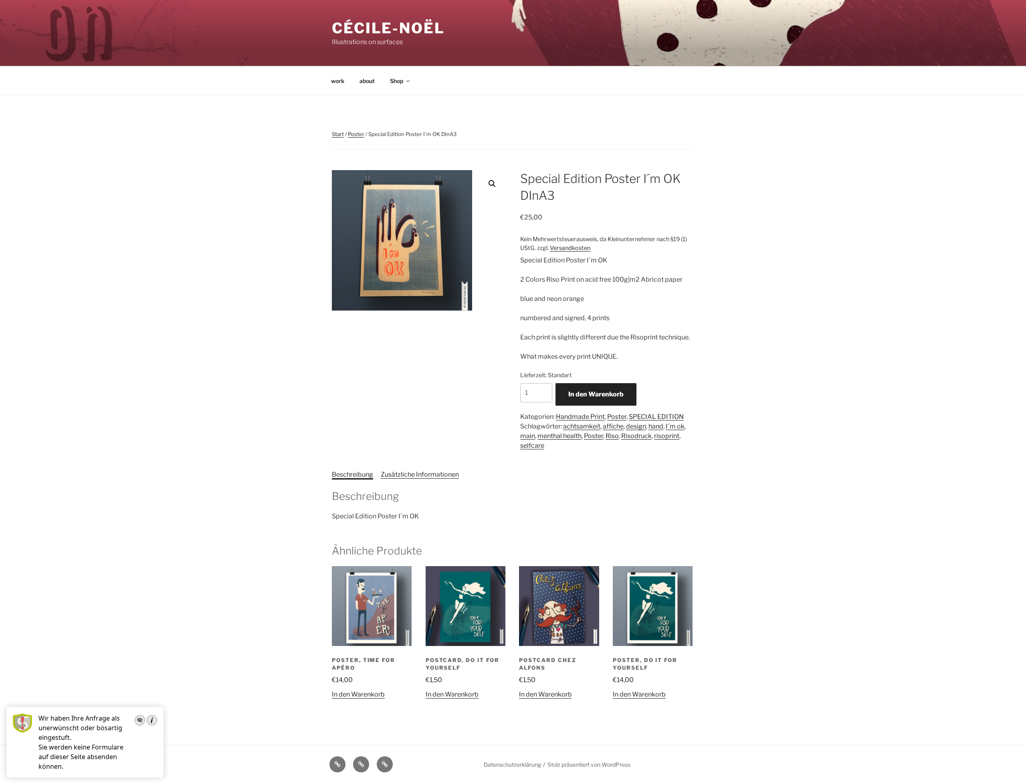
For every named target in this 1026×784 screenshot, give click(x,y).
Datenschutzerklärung (512, 764)
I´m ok (675, 426)
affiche (613, 426)
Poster (356, 134)
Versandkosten (570, 248)
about (367, 80)
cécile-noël (388, 28)
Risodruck (636, 436)
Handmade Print (580, 416)
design (636, 426)
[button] (492, 184)
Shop (396, 80)
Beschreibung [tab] (352, 474)
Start (338, 134)
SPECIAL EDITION (656, 416)
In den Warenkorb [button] (358, 694)
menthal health (559, 436)
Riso (612, 436)
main (527, 436)
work (337, 80)
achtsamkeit (581, 426)
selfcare (532, 445)
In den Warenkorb (596, 394)
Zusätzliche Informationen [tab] (420, 474)
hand (655, 426)
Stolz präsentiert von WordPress (588, 764)
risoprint (666, 436)
